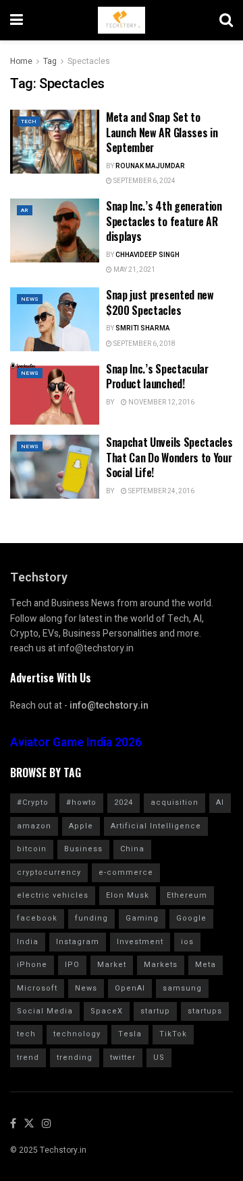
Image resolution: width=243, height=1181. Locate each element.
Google (191, 918)
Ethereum (187, 895)
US (159, 1057)
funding (91, 918)
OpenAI (130, 988)
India (27, 941)
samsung (182, 988)
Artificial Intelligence (156, 826)
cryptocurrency (49, 872)
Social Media (45, 1011)
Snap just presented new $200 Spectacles (160, 302)
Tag (50, 61)
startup (155, 1011)
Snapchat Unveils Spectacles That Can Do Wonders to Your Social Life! (169, 457)
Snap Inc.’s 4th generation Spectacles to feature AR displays (164, 221)
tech (26, 1034)
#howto (81, 802)
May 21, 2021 (133, 270)
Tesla (130, 1034)
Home (21, 61)
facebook (37, 918)
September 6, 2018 (144, 344)
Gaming (142, 918)
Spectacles (89, 61)
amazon (34, 826)
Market (111, 964)
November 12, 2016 (160, 402)
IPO (72, 964)
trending (74, 1057)
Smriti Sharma (142, 328)
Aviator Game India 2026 (76, 742)
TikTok (173, 1034)
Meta (205, 964)
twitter (123, 1057)
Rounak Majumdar (150, 166)
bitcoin (32, 849)
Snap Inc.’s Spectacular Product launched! (157, 376)
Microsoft (37, 988)
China (132, 849)
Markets (161, 964)
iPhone (32, 964)
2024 (123, 802)
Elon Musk (127, 895)
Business (83, 849)
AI (220, 802)
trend (28, 1057)
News (29, 299)
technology (77, 1034)
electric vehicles (52, 895)
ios (187, 941)
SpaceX (106, 1011)
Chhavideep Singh (147, 255)
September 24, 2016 (160, 491)
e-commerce (126, 872)
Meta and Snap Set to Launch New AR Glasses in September (161, 132)
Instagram (77, 941)
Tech (28, 121)
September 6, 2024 (144, 181)
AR (24, 210)
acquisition (174, 802)
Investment (140, 941)
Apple (81, 826)
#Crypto (33, 802)
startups (205, 1011)
